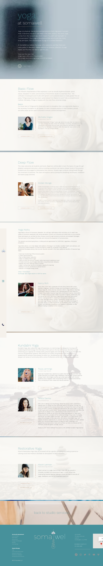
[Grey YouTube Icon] (94, 554)
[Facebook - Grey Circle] (76, 554)
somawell (32, 22)
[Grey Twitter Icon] (85, 554)
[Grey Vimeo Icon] (98, 554)
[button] (3, 281)
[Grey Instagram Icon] (80, 554)
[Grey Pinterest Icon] (89, 554)
